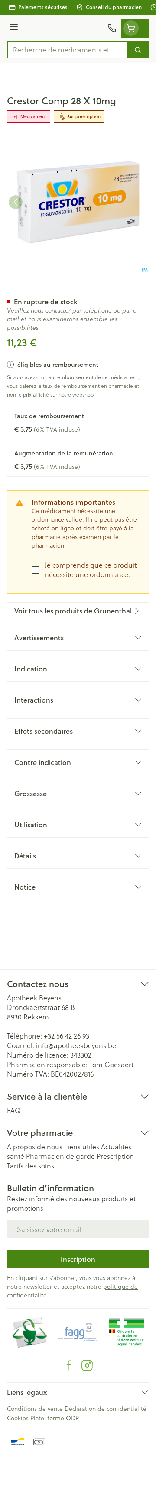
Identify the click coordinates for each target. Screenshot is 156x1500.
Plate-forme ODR (54, 1418)
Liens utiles (81, 1147)
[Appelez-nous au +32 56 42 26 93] (111, 28)
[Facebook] (68, 1365)
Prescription (115, 1156)
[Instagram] (87, 1365)
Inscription (78, 1259)
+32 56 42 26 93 (66, 1036)
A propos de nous (34, 1147)
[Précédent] (16, 202)
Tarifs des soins (30, 1166)
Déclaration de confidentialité (105, 1408)
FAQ (14, 1110)
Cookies (18, 1418)
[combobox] (67, 49)
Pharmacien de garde (60, 1156)
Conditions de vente (35, 1408)
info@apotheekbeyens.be (76, 1045)
